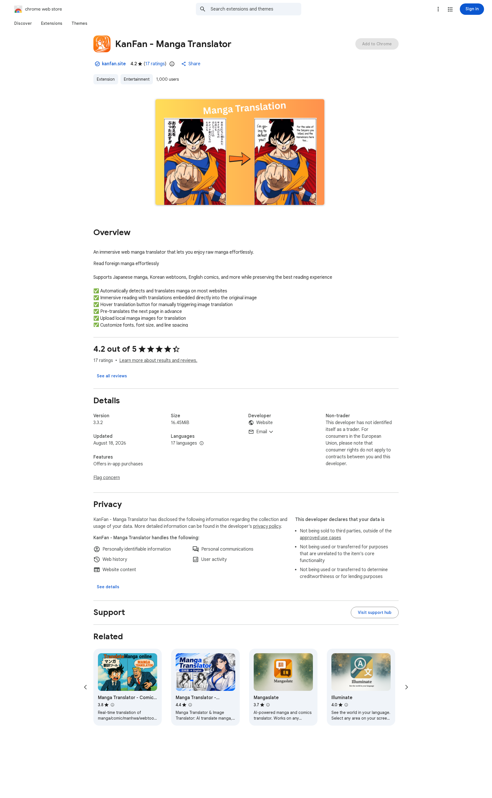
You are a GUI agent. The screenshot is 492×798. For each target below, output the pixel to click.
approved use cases (320, 538)
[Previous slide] (85, 687)
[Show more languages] (201, 443)
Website (264, 423)
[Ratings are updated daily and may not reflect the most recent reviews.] (172, 64)
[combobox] (256, 9)
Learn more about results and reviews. (158, 360)
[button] (450, 9)
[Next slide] (406, 687)
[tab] (23, 23)
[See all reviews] (111, 376)
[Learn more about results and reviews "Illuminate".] (346, 705)
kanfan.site (114, 64)
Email (261, 432)
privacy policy (267, 526)
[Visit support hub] (375, 612)
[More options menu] (438, 9)
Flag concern (106, 478)
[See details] (108, 587)
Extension (106, 79)
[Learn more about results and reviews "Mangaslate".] (268, 705)
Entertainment (136, 79)
